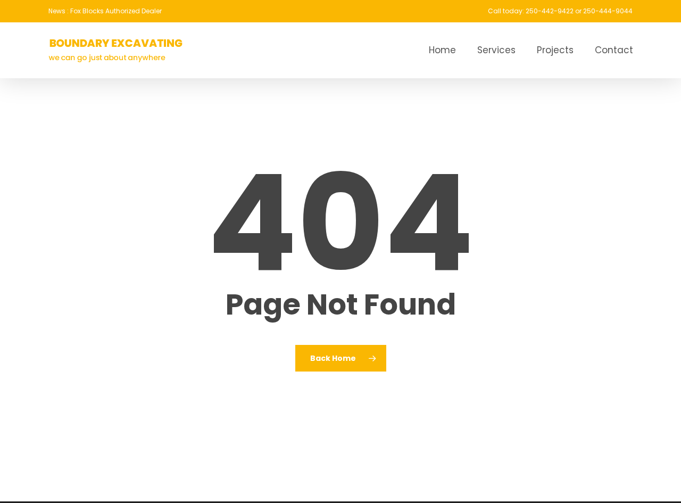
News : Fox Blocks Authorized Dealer (105, 10)
